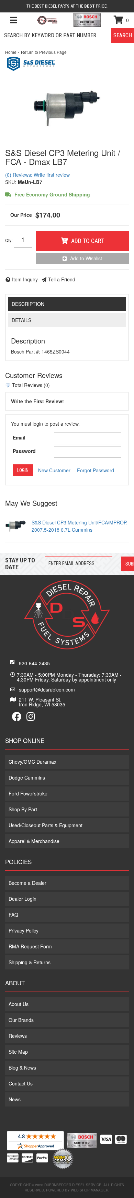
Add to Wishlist (86, 258)
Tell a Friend (61, 279)
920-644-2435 (34, 663)
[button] (67, 35)
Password (24, 450)
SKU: (10, 181)
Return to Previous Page (44, 52)
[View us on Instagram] (30, 718)
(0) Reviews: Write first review (37, 174)
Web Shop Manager (89, 1190)
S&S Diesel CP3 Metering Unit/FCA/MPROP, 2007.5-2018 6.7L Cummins (79, 526)
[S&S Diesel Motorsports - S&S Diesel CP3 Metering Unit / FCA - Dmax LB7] (31, 62)
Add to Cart (87, 240)
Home (10, 52)
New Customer (54, 470)
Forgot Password (95, 470)
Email (19, 437)
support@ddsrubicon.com (47, 689)
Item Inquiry (25, 279)
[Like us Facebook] (17, 718)
